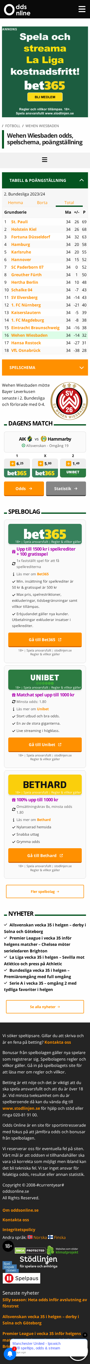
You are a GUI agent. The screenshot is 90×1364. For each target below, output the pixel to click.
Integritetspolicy (18, 1229)
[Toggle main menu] (82, 9)
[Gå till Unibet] (45, 680)
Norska (39, 1237)
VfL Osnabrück (25, 350)
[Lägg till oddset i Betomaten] (13, 464)
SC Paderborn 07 (27, 267)
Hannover (21, 259)
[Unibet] (73, 473)
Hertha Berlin (24, 282)
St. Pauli (19, 221)
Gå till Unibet (42, 744)
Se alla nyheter (43, 1006)
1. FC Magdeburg (27, 320)
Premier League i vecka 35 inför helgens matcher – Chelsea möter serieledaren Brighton (38, 944)
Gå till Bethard (41, 855)
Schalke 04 (21, 290)
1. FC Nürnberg (26, 305)
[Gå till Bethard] (45, 785)
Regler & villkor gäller (66, 542)
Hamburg (20, 244)
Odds (21, 488)
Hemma (15, 202)
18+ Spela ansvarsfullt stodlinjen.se (45, 650)
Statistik (62, 488)
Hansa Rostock (26, 343)
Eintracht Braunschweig (35, 327)
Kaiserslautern (26, 312)
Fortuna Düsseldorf (30, 237)
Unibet (43, 708)
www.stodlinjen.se (21, 1108)
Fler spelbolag (43, 891)
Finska (59, 1237)
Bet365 (43, 574)
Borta (42, 202)
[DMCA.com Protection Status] (31, 1250)
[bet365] (17, 473)
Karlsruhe (21, 252)
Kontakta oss (57, 1042)
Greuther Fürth (26, 274)
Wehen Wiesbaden (29, 335)
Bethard (44, 819)
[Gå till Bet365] (45, 534)
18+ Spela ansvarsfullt (31, 542)
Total (69, 202)
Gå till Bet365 (42, 639)
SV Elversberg (24, 297)
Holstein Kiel (23, 229)
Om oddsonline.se (20, 1210)
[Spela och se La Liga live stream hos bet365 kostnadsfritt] (45, 116)
